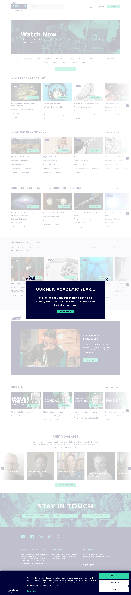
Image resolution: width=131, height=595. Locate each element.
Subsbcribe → (65, 311)
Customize (113, 582)
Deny (114, 589)
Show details (31, 591)
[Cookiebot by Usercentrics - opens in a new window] (13, 591)
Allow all (114, 576)
